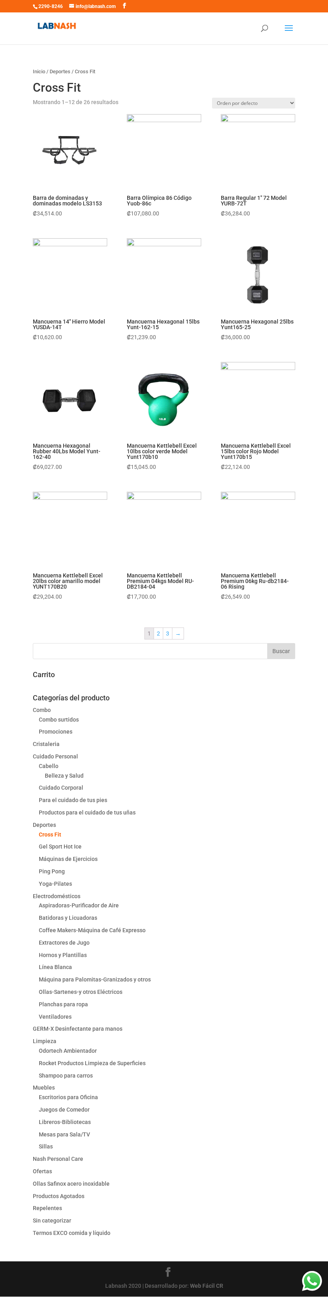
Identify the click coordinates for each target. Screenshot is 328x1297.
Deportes (60, 71)
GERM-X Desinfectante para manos (77, 1029)
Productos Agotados (58, 1196)
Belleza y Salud (64, 775)
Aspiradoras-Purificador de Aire (79, 905)
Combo (42, 710)
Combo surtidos (59, 719)
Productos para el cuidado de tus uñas (87, 812)
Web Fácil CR (206, 1286)
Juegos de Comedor (64, 1109)
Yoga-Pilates (55, 884)
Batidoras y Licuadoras (68, 918)
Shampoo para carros (66, 1075)
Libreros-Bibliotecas (65, 1122)
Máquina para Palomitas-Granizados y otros (95, 979)
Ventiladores (55, 1016)
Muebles (44, 1087)
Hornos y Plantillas (63, 955)
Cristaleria (46, 744)
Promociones (55, 731)
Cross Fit (50, 834)
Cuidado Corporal (61, 787)
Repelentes (47, 1208)
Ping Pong (52, 871)
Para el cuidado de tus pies (73, 800)
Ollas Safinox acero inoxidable (71, 1183)
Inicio (39, 71)
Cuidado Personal (55, 756)
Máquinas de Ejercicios (68, 859)
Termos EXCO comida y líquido (71, 1233)
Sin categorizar (52, 1220)
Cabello (48, 766)
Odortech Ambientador (68, 1051)
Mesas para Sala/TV (64, 1134)
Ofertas (42, 1171)
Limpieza (44, 1041)
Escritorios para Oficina (68, 1097)
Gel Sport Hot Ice (60, 846)
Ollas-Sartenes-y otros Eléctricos (80, 992)
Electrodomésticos (56, 896)
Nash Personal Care (58, 1159)
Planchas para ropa (63, 1004)
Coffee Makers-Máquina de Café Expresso (92, 930)
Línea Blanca (55, 967)
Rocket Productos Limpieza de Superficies (92, 1063)
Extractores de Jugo (64, 942)
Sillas (46, 1146)
